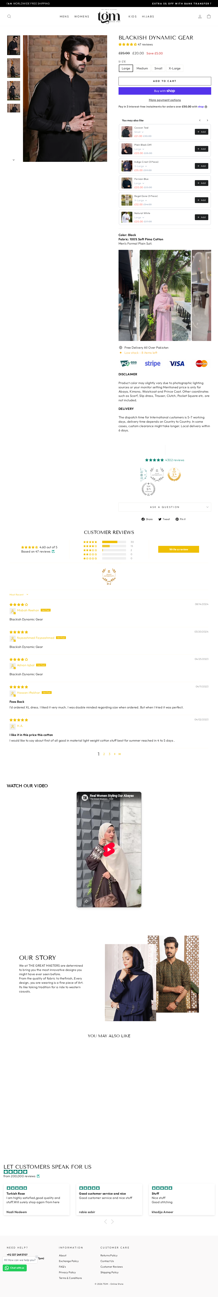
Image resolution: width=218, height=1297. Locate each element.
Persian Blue (141, 178)
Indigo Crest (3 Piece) (146, 161)
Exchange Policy (69, 1261)
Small (158, 68)
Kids (133, 16)
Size (122, 61)
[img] (19, 605)
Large (126, 68)
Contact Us (107, 1261)
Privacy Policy (67, 1272)
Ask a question (165, 507)
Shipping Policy (109, 1272)
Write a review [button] (178, 549)
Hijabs (148, 16)
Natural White (142, 213)
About (62, 1255)
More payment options (165, 100)
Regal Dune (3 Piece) (146, 196)
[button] (128, 44)
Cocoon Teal (141, 127)
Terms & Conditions (70, 1278)
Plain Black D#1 (143, 144)
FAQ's (62, 1266)
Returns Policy (109, 1255)
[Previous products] (200, 120)
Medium (142, 68)
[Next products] (207, 120)
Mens (64, 16)
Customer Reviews (111, 1266)
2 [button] (104, 754)
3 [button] (109, 754)
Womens (81, 16)
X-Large (175, 68)
